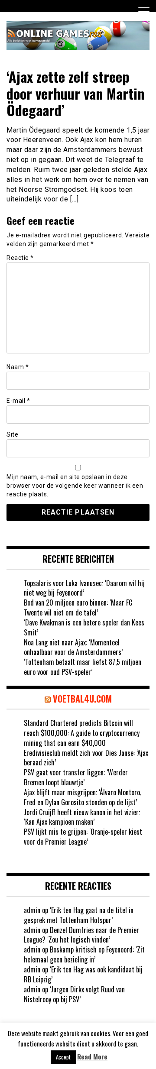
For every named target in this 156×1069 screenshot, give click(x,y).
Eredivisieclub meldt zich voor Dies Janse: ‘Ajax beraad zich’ (86, 758)
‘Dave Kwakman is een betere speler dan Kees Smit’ (84, 627)
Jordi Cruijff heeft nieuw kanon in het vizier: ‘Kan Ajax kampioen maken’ (82, 817)
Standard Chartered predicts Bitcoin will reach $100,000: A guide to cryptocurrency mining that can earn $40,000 (82, 733)
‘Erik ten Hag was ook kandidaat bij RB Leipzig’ (83, 974)
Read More (92, 1056)
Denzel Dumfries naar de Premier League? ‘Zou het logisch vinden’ (81, 935)
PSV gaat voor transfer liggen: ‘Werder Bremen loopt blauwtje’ (76, 777)
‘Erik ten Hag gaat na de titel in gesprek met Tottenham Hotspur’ (78, 915)
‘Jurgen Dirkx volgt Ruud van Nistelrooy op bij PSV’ (74, 994)
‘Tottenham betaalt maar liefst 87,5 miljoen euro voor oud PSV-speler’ (82, 667)
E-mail (18, 400)
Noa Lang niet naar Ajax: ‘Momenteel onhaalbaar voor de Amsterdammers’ (73, 647)
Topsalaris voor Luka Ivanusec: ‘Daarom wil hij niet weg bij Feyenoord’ (84, 588)
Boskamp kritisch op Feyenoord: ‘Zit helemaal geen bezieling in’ (84, 954)
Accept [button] (63, 1057)
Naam (17, 366)
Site (12, 434)
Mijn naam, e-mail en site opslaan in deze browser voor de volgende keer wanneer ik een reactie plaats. (74, 485)
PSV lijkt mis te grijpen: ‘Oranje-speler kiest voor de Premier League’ (83, 836)
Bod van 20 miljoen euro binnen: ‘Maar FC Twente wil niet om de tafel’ (78, 607)
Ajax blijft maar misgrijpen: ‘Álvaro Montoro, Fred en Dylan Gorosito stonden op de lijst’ (82, 797)
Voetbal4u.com (82, 698)
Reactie (20, 257)
